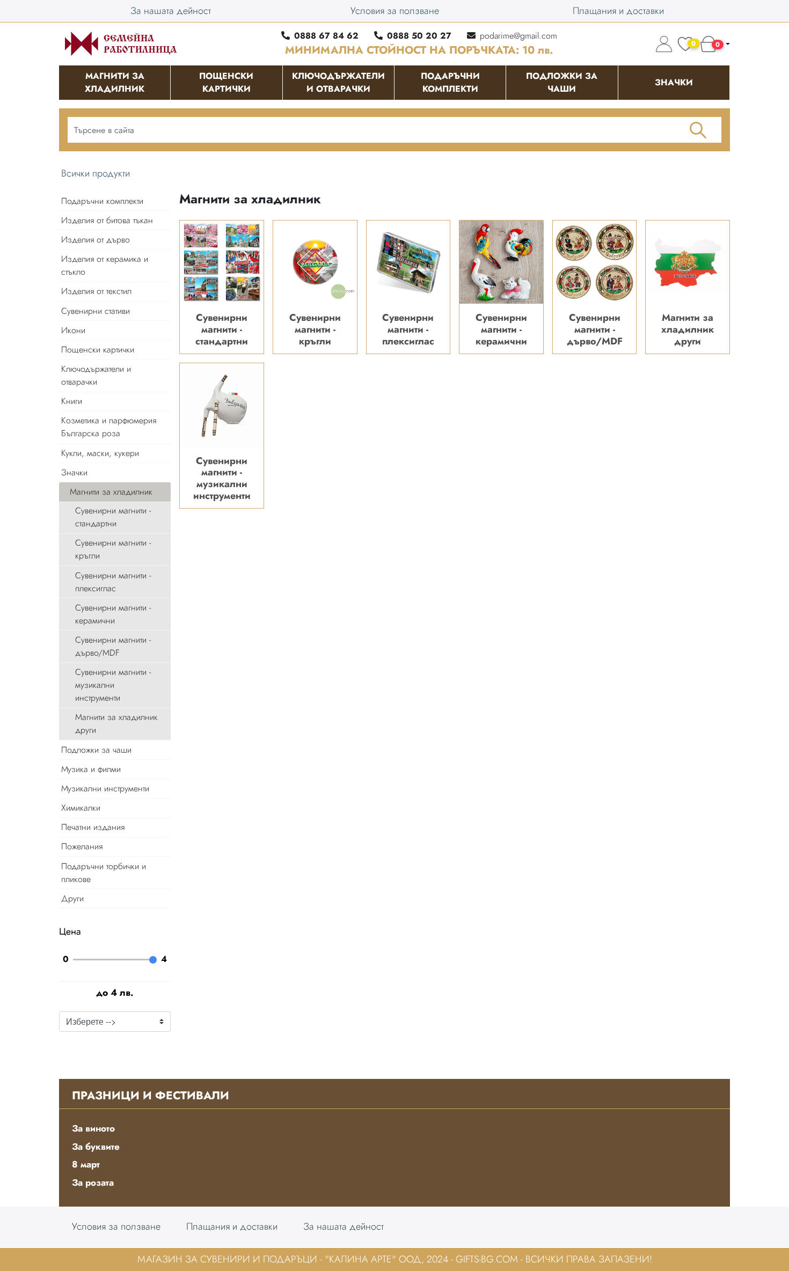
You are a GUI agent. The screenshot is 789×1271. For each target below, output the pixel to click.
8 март (86, 1164)
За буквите (96, 1146)
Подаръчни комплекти (102, 201)
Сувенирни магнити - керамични (113, 614)
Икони (73, 330)
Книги (71, 401)
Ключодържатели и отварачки (96, 375)
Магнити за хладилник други (116, 723)
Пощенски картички (97, 349)
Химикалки (80, 808)
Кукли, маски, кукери (100, 453)
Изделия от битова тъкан (107, 220)
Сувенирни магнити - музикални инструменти (113, 685)
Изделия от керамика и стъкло (104, 265)
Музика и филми (91, 769)
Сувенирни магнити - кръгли (113, 549)
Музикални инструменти (105, 788)
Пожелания (82, 846)
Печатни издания (93, 827)
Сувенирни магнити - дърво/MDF (113, 646)
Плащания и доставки (618, 11)
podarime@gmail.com (518, 36)
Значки (74, 472)
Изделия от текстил (96, 291)
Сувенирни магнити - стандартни (113, 517)
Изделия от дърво (95, 239)
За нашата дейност (170, 11)
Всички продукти (95, 173)
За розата (93, 1182)
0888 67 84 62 (326, 36)
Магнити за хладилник (111, 492)
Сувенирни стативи (95, 311)
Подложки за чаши (96, 750)
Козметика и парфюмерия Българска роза (108, 426)
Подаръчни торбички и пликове (103, 872)
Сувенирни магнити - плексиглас (113, 581)
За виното (93, 1128)
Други (72, 898)
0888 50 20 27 (419, 36)
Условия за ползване (394, 11)
